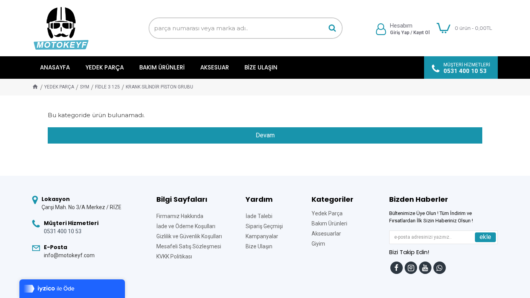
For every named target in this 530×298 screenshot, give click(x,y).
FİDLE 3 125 (107, 87)
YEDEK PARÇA (59, 87)
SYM (84, 87)
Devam (265, 135)
